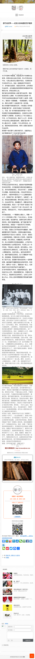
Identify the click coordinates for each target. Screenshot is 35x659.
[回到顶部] (32, 656)
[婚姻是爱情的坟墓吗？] (7, 600)
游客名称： (11, 626)
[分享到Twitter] (3, 545)
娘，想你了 (17, 581)
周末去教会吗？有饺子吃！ (21, 589)
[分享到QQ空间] (6, 541)
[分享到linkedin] (30, 541)
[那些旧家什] (7, 608)
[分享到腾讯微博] (13, 541)
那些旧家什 (17, 605)
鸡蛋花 (7, 557)
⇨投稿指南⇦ (17, 516)
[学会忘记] (7, 616)
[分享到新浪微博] (10, 541)
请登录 (6, 623)
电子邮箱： (11, 630)
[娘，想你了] (7, 584)
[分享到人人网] (17, 541)
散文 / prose (9, 26)
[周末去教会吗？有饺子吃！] (7, 592)
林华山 (17, 26)
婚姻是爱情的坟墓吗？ (20, 597)
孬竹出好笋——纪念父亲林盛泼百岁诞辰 (17, 23)
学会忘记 (16, 613)
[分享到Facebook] (27, 541)
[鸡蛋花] (7, 576)
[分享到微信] (20, 541)
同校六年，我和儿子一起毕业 (13, 555)
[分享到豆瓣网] (24, 541)
